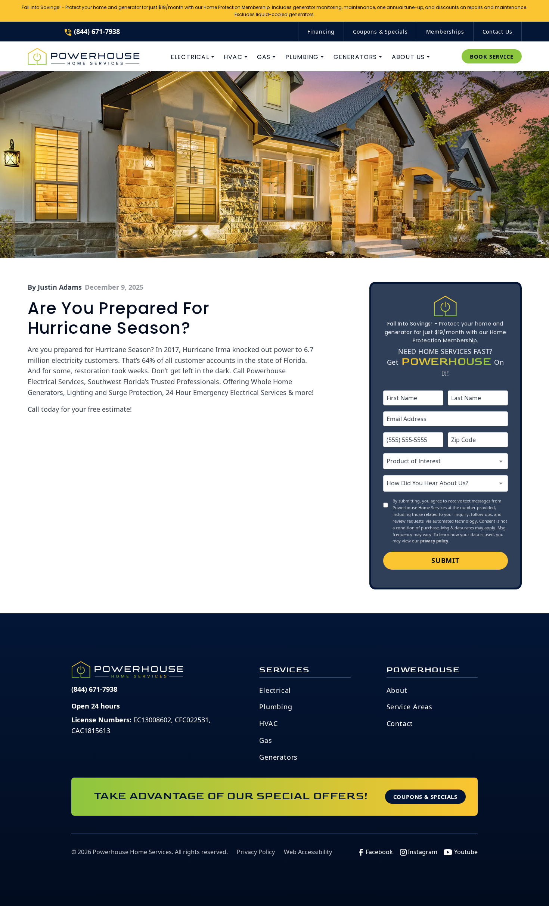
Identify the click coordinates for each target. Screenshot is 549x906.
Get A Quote (429, 17)
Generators (278, 757)
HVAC (268, 723)
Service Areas (409, 706)
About (397, 690)
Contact (400, 723)
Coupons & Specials (380, 31)
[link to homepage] (84, 56)
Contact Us (497, 31)
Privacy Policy (256, 852)
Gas (265, 740)
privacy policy (434, 541)
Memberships (445, 31)
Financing (321, 31)
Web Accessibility (308, 852)
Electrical (275, 690)
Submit (445, 560)
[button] (192, 57)
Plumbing (275, 706)
